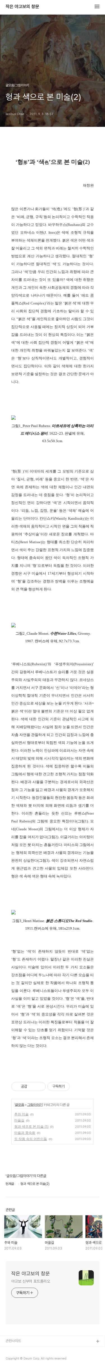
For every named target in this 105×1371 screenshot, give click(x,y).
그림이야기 (35, 1104)
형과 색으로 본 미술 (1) (31, 1126)
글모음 (19, 1104)
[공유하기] (32, 1086)
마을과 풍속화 (24, 1133)
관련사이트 (13, 1341)
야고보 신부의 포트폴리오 (30, 1281)
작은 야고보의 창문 (22, 6)
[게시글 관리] (39, 1086)
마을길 (19, 1120)
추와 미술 (21, 1114)
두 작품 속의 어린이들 (30, 1139)
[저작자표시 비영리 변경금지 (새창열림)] (77, 1086)
